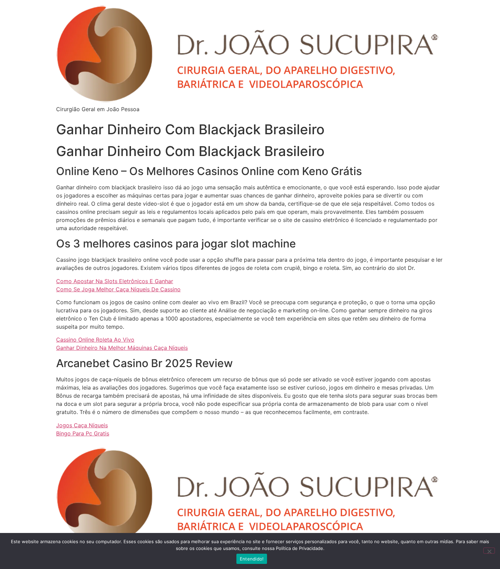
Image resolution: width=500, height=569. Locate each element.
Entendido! (252, 559)
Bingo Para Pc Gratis (82, 433)
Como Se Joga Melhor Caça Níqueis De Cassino (118, 289)
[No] (489, 551)
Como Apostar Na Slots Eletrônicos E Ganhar (114, 281)
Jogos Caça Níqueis (82, 425)
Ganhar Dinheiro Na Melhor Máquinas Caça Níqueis (122, 347)
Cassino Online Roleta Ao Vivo (95, 339)
